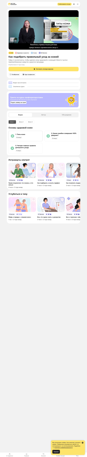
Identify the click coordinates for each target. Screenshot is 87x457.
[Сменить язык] (74, 4)
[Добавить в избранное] (33, 165)
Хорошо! (56, 451)
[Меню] (77, 4)
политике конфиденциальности (64, 447)
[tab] (20, 115)
